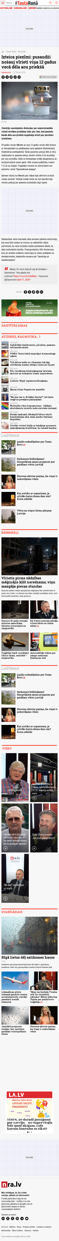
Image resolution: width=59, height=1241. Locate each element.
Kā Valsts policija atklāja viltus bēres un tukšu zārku (44, 623)
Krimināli (21, 51)
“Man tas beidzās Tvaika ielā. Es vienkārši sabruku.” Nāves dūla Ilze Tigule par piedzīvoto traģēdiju (43, 997)
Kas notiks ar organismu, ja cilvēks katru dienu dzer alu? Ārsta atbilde (34, 496)
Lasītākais (10, 435)
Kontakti (35, 1231)
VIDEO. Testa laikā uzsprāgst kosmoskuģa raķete (32, 354)
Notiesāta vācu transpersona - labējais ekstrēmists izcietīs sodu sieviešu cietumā (33, 407)
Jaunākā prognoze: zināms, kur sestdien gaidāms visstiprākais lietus (13, 1030)
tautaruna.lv (6, 72)
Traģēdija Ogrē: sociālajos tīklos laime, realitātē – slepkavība (15, 655)
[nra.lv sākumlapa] (9, 3)
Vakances (27, 1231)
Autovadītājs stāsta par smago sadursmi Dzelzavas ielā (43, 655)
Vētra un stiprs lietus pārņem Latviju (34, 512)
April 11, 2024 (23, 279)
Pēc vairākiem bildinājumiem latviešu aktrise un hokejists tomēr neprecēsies (31, 372)
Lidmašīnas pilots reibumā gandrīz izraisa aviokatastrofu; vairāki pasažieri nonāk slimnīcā (14, 997)
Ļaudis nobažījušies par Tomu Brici (34, 443)
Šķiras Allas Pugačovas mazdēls (27, 389)
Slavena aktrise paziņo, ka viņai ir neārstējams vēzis (37, 477)
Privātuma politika (29, 1227)
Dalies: (19, 292)
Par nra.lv (4, 1227)
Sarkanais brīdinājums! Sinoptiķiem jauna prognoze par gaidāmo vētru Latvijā (36, 461)
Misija (19, 1227)
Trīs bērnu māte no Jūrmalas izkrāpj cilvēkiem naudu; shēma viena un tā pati (32, 363)
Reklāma (12, 1227)
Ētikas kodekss (17, 1231)
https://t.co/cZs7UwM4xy (25, 276)
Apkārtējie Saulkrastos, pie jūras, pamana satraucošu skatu (32, 346)
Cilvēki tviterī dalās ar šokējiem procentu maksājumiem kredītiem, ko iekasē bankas (33, 426)
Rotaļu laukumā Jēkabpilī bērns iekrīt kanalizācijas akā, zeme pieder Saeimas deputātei (31, 417)
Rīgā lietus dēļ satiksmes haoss (28, 957)
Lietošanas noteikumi (44, 1227)
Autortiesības (6, 1231)
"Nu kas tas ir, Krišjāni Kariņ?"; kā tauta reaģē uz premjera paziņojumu (31, 398)
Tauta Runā (11, 51)
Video (6, 748)
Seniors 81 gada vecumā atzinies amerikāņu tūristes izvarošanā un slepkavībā (14, 624)
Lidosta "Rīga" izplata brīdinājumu (29, 380)
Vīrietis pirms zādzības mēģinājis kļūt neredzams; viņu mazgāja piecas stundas (28, 582)
